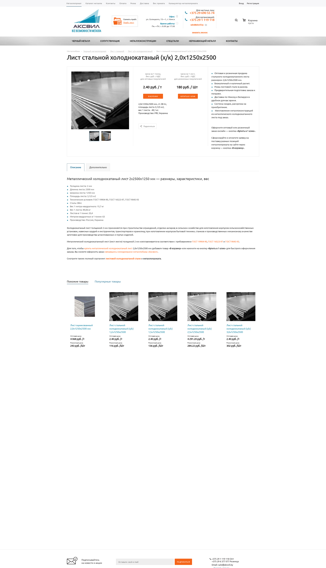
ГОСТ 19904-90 (199, 241)
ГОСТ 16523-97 (215, 241)
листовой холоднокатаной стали (123, 258)
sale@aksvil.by (197, 24)
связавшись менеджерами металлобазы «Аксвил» (131, 251)
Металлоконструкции (143, 40)
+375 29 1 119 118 (202, 19)
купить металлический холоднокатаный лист (108, 248)
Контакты (232, 40)
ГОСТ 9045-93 (232, 241)
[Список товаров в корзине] (250, 23)
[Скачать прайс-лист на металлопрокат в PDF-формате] (117, 21)
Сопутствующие (110, 40)
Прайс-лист (128, 22)
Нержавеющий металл (202, 40)
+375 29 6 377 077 (220, 561)
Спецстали (172, 40)
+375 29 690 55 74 (202, 12)
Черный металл (81, 40)
